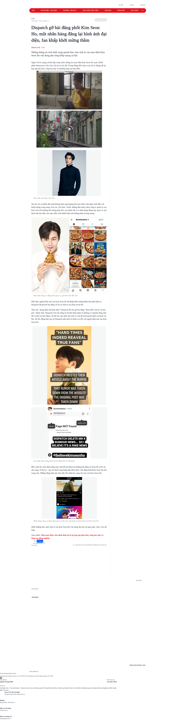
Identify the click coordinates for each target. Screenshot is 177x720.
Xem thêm (35, 597)
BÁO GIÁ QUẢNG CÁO (137, 665)
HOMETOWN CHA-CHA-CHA (100, 545)
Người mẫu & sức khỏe (72, 688)
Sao (33, 10)
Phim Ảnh (57, 688)
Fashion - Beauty (69, 10)
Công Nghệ (102, 688)
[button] (100, 19)
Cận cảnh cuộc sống (91, 10)
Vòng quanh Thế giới (42, 688)
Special (108, 688)
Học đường (82, 688)
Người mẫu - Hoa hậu (49, 10)
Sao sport (134, 10)
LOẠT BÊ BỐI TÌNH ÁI (88, 545)
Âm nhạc (108, 10)
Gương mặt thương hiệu (92, 688)
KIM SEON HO (79, 545)
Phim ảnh (121, 10)
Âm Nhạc (51, 688)
